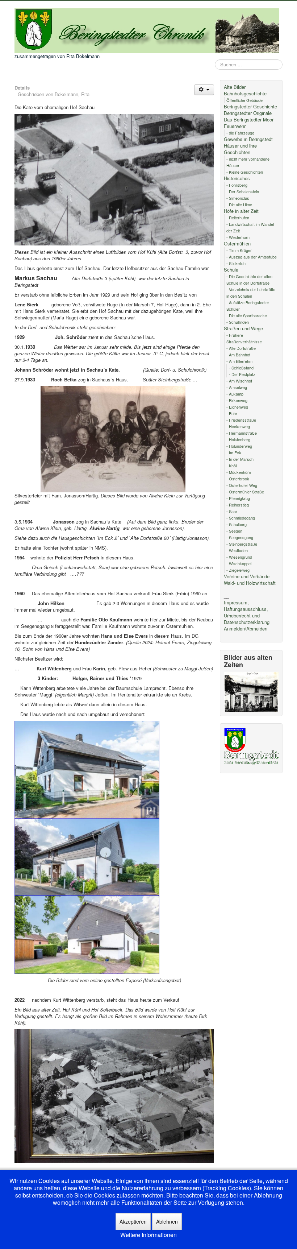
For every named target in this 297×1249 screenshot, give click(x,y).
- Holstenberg (238, 439)
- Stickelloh (236, 263)
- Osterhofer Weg (241, 485)
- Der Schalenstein (242, 191)
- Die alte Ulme (239, 204)
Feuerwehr (235, 126)
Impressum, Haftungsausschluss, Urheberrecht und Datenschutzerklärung (246, 612)
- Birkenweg (236, 400)
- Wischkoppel (238, 563)
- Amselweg (236, 387)
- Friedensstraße (241, 420)
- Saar (231, 511)
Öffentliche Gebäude (244, 100)
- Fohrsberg (236, 185)
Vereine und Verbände (246, 576)
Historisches (237, 178)
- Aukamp (234, 394)
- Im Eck (233, 452)
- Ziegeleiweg (238, 570)
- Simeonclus (237, 198)
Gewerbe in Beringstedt (248, 139)
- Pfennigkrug (238, 498)
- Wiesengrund (239, 557)
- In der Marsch (240, 459)
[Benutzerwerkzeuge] (204, 89)
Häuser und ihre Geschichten (240, 149)
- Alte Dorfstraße (241, 348)
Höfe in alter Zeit (241, 211)
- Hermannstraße (241, 433)
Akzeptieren (133, 1221)
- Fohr (231, 413)
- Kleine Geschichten (244, 172)
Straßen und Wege (243, 328)
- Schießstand (241, 368)
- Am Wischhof (239, 381)
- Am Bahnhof (238, 354)
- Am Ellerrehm (239, 361)
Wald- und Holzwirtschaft (250, 583)
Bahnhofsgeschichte (245, 93)
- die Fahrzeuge (240, 133)
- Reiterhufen (237, 217)
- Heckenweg (238, 426)
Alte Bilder (235, 87)
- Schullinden (237, 322)
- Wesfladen (237, 550)
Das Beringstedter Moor (248, 119)
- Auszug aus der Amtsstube (251, 257)
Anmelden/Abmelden (245, 628)
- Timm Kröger (239, 250)
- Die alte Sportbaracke (246, 315)
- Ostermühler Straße (245, 492)
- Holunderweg (239, 446)
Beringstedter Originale (248, 113)
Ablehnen (167, 1221)
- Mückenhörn (238, 472)
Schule (231, 269)
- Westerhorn (238, 237)
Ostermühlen (237, 243)
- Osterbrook (237, 478)
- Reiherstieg (237, 505)
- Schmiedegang (240, 518)
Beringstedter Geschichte (250, 106)
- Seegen (234, 531)
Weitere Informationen (148, 1235)
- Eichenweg (237, 407)
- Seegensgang (239, 537)
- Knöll (231, 465)
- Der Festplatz (242, 374)
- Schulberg (236, 524)
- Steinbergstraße (241, 544)
